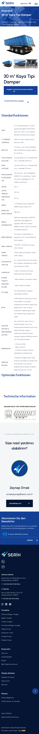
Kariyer (3, 660)
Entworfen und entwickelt (9, 730)
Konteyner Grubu (7, 633)
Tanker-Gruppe (6, 622)
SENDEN (30, 540)
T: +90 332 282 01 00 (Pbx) (10, 584)
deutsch (24, 3)
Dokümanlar (5, 681)
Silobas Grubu (6, 629)
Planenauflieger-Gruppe (10, 614)
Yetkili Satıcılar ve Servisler (10, 701)
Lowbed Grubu (6, 636)
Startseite (4, 22)
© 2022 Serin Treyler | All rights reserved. (13, 728)
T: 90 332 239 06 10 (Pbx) (10, 599)
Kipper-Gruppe (6, 618)
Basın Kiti (4, 685)
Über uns (4, 653)
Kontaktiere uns (15, 503)
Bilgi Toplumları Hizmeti (9, 664)
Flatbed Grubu (6, 640)
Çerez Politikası (6, 713)
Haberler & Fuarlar (7, 677)
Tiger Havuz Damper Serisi (26, 22)
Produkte (12, 22)
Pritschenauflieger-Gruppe (10, 625)
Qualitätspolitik (6, 657)
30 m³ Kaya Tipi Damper (10, 24)
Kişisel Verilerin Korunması (10, 717)
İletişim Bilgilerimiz (7, 698)
